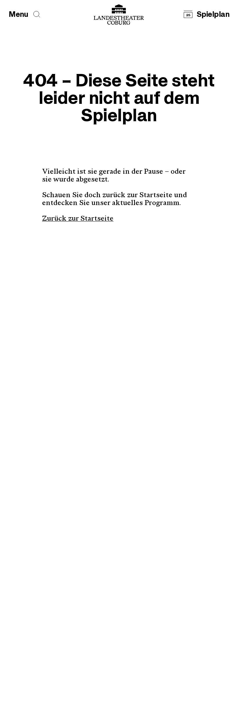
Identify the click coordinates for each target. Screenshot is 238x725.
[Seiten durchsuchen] (37, 14)
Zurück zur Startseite (77, 219)
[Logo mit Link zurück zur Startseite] (119, 14)
